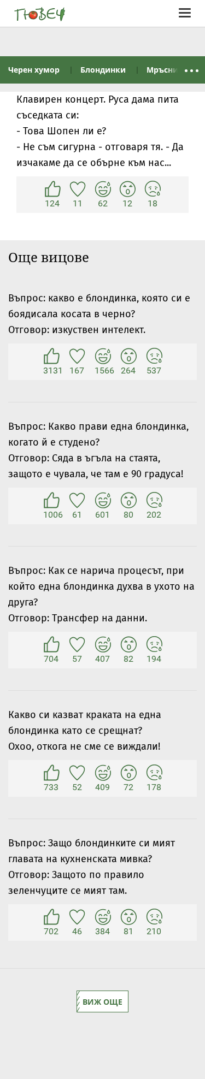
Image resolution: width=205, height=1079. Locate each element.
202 (154, 500)
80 (128, 500)
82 (128, 645)
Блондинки (103, 69)
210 (154, 917)
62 (103, 189)
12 (127, 189)
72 (128, 773)
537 (154, 356)
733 (51, 773)
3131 (51, 356)
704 (51, 645)
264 (128, 356)
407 (103, 645)
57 (77, 645)
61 (77, 500)
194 (154, 645)
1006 (51, 500)
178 (154, 773)
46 (77, 917)
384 (103, 917)
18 (152, 189)
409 (103, 773)
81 (128, 917)
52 (77, 773)
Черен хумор (34, 69)
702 (51, 917)
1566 (103, 356)
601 (103, 500)
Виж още (102, 1002)
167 (77, 356)
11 (77, 189)
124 (52, 189)
